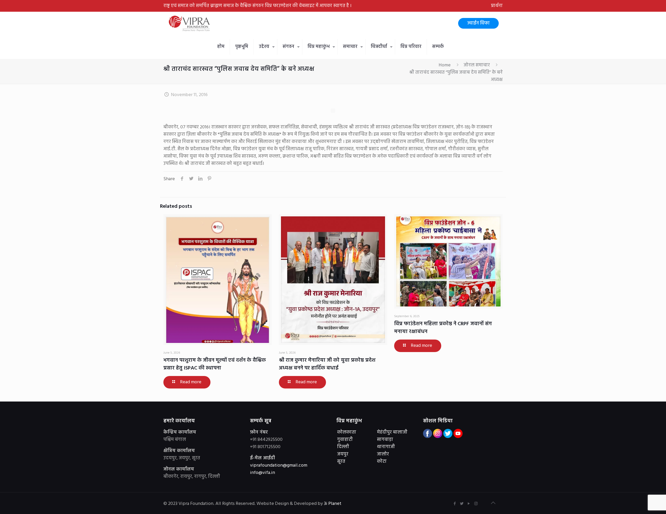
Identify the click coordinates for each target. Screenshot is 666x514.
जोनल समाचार (477, 65)
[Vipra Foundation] (190, 23)
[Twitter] (462, 504)
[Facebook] (455, 504)
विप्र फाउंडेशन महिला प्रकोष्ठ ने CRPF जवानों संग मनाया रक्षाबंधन (443, 328)
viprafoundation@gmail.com (278, 465)
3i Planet (333, 503)
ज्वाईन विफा (478, 23)
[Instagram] (476, 504)
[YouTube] (469, 504)
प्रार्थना (497, 6)
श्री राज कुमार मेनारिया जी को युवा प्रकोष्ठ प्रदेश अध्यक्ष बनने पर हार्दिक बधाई (327, 364)
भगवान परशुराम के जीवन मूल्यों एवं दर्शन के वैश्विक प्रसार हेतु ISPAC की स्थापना (214, 364)
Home (445, 65)
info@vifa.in (262, 473)
